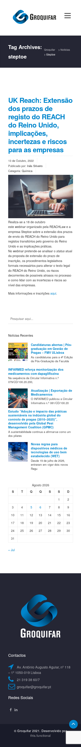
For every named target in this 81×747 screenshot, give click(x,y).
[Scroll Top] (73, 724)
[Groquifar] (34, 17)
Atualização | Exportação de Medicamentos (51, 392)
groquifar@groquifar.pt (34, 686)
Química (27, 171)
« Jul (11, 550)
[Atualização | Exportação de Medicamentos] (18, 398)
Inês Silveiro (35, 166)
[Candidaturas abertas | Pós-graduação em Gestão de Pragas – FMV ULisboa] (18, 352)
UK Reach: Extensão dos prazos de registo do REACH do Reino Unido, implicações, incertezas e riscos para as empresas (40, 124)
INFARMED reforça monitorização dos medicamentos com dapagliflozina (36, 371)
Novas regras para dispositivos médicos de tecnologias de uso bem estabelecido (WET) (49, 450)
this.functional (40, 735)
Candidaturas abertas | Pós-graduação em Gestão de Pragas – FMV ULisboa (51, 348)
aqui (53, 293)
